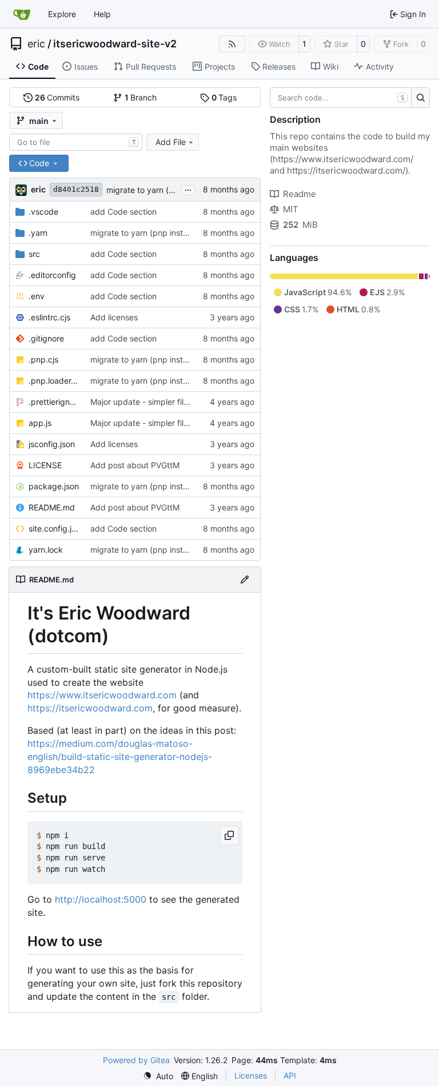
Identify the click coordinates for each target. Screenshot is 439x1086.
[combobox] (75, 142)
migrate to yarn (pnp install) (158, 190)
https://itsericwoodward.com (90, 708)
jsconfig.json (52, 444)
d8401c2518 (76, 189)
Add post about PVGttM (134, 465)
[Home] (22, 14)
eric (36, 44)
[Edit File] (245, 579)
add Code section (123, 211)
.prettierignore (54, 402)
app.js (40, 423)
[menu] (158, 1076)
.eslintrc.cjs (49, 317)
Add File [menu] (170, 142)
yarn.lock (46, 549)
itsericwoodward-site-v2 (115, 44)
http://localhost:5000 (100, 899)
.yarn (38, 233)
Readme (299, 193)
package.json (54, 486)
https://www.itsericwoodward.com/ (343, 159)
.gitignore (46, 338)
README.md (52, 507)
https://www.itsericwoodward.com (102, 695)
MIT (290, 209)
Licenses (250, 1075)
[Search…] (420, 97)
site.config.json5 (54, 528)
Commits (57, 97)
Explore (62, 14)
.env (37, 296)
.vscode (43, 211)
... (188, 188)
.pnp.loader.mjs (54, 380)
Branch (141, 97)
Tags (224, 97)
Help (102, 14)
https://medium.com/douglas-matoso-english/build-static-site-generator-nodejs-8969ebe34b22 (119, 756)
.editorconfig (52, 275)
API (290, 1075)
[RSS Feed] (232, 44)
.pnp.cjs (43, 359)
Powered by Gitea (136, 1060)
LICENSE (45, 465)
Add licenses (114, 317)
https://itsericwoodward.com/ (346, 170)
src (34, 254)
